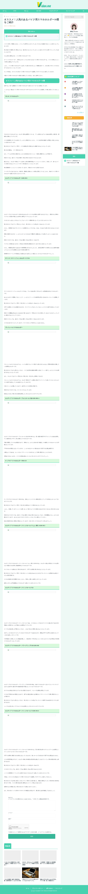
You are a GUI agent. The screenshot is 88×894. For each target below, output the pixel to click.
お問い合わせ (49, 888)
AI (83, 11)
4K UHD (38, 11)
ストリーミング (70, 11)
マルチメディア (53, 11)
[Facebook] (32, 890)
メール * (10, 812)
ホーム (4, 11)
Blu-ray (26, 11)
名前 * (9, 818)
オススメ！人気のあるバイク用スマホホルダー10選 (21, 36)
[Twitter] (34, 890)
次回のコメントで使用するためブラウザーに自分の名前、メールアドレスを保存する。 (30, 832)
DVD (14, 11)
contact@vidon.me (68, 66)
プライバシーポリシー (37, 888)
